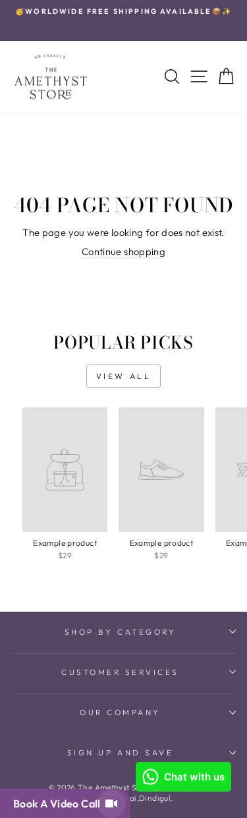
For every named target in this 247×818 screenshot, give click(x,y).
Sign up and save (120, 752)
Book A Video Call (59, 803)
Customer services (120, 672)
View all (123, 376)
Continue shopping (123, 251)
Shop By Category (121, 632)
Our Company (120, 712)
